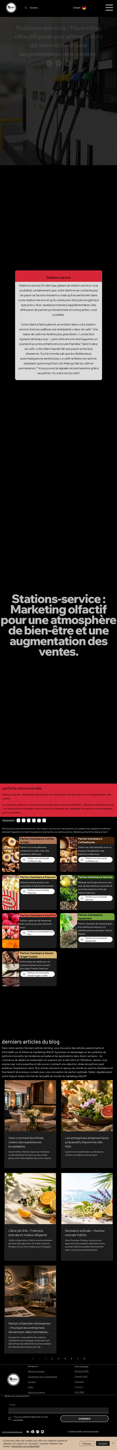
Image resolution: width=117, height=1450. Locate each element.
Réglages (87, 1443)
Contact (32, 1381)
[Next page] (78, 1358)
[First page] (33, 1358)
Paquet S (79, 1381)
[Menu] (109, 7)
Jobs (31, 1387)
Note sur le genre (36, 1392)
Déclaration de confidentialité (42, 1376)
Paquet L (79, 1387)
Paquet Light (81, 1376)
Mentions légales (36, 1371)
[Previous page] (39, 1358)
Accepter (103, 1443)
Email (11, 1404)
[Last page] (84, 1358)
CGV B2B (79, 1392)
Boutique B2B (82, 1371)
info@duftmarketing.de (12, 1432)
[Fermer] (113, 1443)
